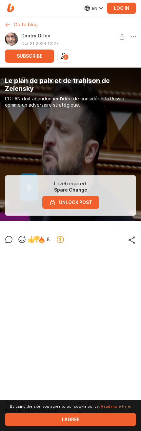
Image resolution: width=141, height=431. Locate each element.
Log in (121, 8)
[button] (10, 8)
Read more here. (116, 406)
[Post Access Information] (122, 36)
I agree (70, 419)
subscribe (29, 56)
